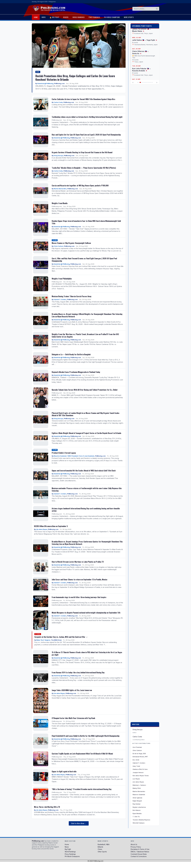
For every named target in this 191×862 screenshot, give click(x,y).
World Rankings (79, 17)
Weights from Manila (59, 203)
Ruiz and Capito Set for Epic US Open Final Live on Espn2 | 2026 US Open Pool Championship (86, 134)
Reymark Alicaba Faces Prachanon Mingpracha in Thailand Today (76, 372)
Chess (100, 849)
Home (36, 17)
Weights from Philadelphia (62, 278)
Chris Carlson (58, 246)
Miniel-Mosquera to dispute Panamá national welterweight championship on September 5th (86, 612)
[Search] (157, 9)
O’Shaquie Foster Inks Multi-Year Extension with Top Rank (73, 718)
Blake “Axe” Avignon (43, 640)
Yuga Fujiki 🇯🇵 (151, 40)
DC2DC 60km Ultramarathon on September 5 (51, 526)
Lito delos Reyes (41, 529)
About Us (134, 844)
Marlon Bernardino (60, 189)
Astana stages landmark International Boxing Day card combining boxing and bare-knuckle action (86, 509)
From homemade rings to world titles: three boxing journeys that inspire (79, 597)
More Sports (129, 17)
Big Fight (68, 849)
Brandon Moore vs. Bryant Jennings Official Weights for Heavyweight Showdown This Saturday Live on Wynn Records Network (87, 315)
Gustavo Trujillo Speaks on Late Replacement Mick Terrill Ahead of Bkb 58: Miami (82, 753)
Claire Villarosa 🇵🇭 (139, 51)
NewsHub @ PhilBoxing (45, 83)
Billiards (100, 847)
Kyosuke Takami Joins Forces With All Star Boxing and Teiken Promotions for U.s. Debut (84, 389)
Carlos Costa (58, 102)
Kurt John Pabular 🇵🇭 (140, 68)
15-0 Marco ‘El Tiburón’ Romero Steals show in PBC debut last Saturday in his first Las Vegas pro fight (87, 653)
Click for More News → (78, 823)
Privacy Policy (136, 847)
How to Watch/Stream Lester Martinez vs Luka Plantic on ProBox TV (78, 561)
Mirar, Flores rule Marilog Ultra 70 (47, 806)
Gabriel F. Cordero (60, 299)
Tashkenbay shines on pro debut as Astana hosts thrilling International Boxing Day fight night (87, 116)
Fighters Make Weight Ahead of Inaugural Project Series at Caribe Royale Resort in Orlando (86, 433)
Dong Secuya (58, 155)
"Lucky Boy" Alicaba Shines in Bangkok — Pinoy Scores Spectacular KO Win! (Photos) (84, 167)
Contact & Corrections (139, 856)
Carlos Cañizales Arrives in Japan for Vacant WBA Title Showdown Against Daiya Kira (83, 99)
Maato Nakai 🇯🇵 (138, 31)
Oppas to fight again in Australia (64, 771)
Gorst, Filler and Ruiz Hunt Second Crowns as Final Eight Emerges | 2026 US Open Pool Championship (84, 259)
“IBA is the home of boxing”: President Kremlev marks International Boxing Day (81, 789)
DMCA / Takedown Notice (140, 852)
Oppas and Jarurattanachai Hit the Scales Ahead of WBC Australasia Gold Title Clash (84, 470)
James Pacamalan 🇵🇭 (140, 29)
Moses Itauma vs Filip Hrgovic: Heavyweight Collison (71, 243)
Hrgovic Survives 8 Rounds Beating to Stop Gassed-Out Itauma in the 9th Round (82, 152)
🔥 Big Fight (54, 17)
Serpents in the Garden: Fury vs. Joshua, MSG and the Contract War (60, 636)
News (44, 17)
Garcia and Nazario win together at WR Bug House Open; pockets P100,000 (80, 185)
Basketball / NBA (103, 844)
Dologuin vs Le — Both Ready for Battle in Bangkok (71, 354)
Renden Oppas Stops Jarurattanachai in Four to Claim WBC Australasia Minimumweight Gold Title (86, 222)
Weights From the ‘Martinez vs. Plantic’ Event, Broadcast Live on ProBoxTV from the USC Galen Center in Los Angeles (85, 335)
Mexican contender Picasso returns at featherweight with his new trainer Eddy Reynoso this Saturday (87, 489)
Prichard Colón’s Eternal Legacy (64, 452)
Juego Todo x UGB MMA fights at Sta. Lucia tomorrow (72, 690)
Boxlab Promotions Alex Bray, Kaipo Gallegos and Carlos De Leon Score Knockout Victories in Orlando (75, 77)
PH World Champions (112, 17)
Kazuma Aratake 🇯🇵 (139, 71)
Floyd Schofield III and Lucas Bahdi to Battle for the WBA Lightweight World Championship (85, 735)
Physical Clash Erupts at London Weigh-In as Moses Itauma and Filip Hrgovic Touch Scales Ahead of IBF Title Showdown (85, 414)
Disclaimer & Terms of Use (140, 849)
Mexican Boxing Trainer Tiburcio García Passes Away (71, 296)
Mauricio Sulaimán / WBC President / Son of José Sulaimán (74, 456)
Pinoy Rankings (94, 17)
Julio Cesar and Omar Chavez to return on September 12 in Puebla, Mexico (79, 579)
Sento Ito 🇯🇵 (137, 53)
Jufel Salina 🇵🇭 (138, 40)
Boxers (66, 17)
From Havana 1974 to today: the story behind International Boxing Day (78, 672)
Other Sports (102, 852)
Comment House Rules (139, 854)
